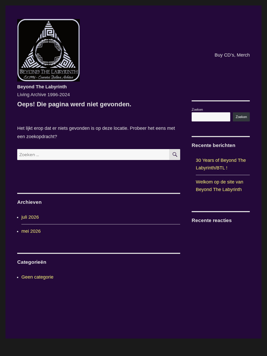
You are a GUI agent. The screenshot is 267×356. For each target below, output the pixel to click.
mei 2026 (31, 231)
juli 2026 (30, 217)
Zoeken (197, 110)
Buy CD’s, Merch (232, 55)
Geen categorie (37, 277)
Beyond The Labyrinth (42, 86)
